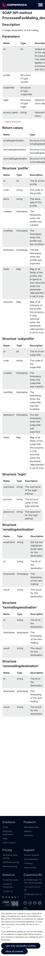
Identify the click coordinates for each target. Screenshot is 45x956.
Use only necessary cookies (21, 945)
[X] (39, 903)
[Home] (14, 5)
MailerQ (27, 831)
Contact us (8, 891)
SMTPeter (28, 835)
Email (5, 827)
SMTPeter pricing (11, 862)
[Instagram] (30, 903)
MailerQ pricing (10, 866)
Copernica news (10, 880)
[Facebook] (35, 903)
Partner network (31, 855)
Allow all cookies (14, 951)
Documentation (31, 859)
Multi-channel (9, 842)
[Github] (25, 909)
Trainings (28, 863)
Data (5, 838)
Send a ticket (30, 867)
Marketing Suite (31, 827)
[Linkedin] (26, 903)
